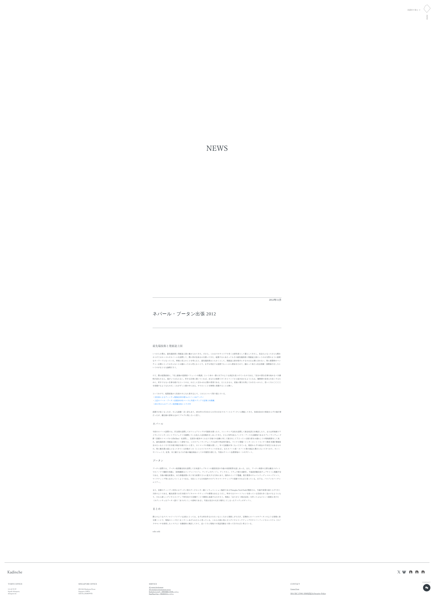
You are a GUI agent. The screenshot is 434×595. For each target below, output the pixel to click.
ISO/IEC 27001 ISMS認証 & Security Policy (308, 593)
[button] (414, 10)
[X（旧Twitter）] (398, 572)
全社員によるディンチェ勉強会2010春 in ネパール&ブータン (179, 397)
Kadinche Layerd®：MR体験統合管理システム (164, 592)
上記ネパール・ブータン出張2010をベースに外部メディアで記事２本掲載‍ (184, 400)
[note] (417, 572)
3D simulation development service (160, 589)
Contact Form (294, 589)
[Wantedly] (404, 572)
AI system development (156, 587)
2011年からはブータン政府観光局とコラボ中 (172, 404)
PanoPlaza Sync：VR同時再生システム (161, 594)
